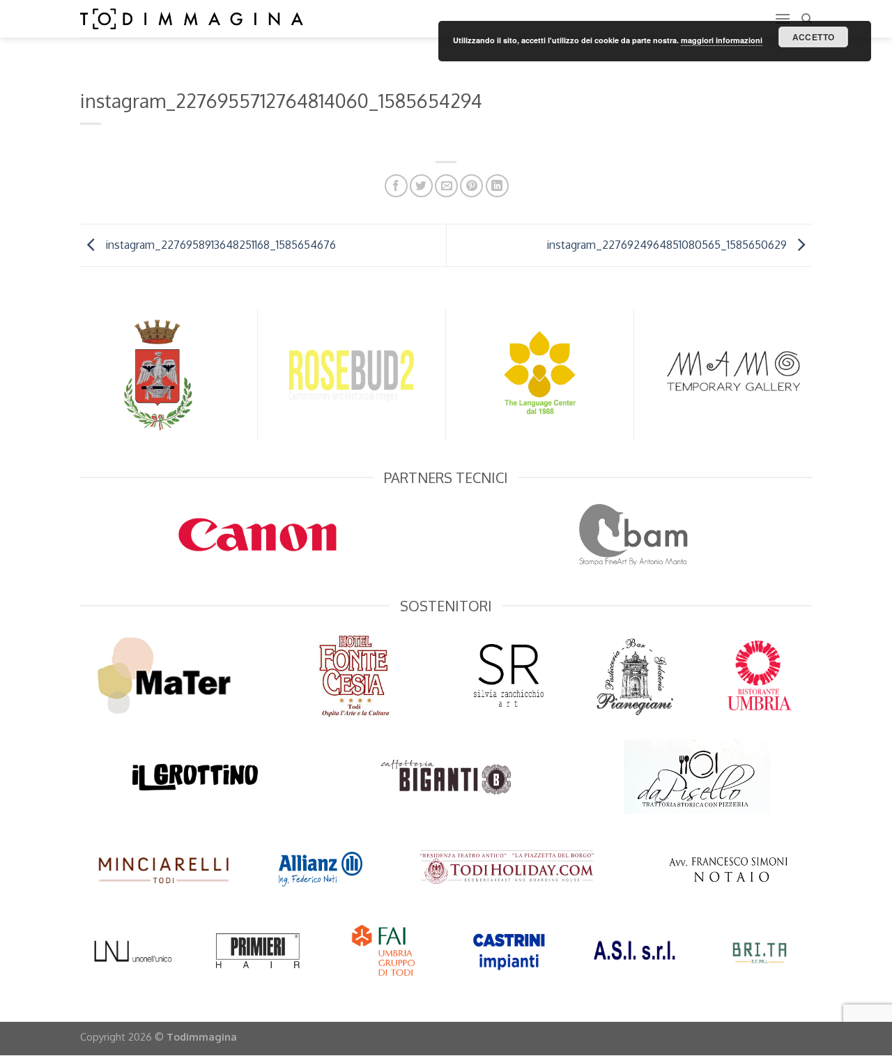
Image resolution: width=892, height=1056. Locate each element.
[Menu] (782, 18)
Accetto (813, 37)
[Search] (806, 19)
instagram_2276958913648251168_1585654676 (219, 244)
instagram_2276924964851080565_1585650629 (668, 244)
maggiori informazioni (721, 40)
